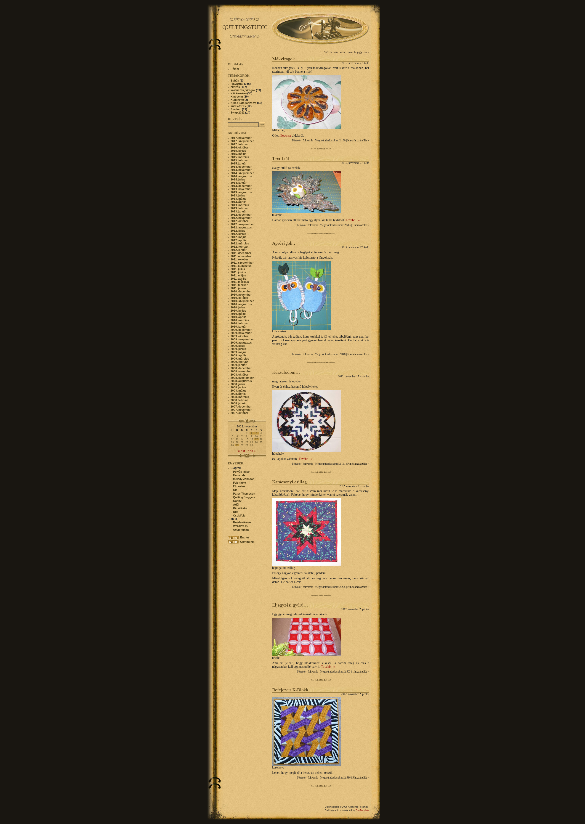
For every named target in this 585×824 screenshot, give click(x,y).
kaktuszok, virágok (243, 90)
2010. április (238, 317)
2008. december (241, 368)
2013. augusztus (241, 192)
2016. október (239, 147)
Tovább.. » (353, 220)
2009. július (238, 345)
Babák (235, 80)
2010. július (238, 307)
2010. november (241, 294)
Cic (235, 490)
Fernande (239, 475)
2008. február (239, 400)
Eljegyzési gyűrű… (290, 604)
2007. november (241, 409)
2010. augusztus (241, 304)
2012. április (238, 240)
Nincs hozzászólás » (358, 140)
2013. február (239, 208)
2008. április (238, 393)
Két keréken (239, 93)
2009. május (238, 352)
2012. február (239, 246)
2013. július (238, 195)
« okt (241, 451)
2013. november (241, 189)
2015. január (239, 163)
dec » (252, 451)
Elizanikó (239, 486)
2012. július (238, 230)
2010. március (240, 320)
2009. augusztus (241, 342)
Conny (237, 501)
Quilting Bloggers (244, 497)
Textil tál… (283, 158)
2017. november (241, 138)
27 (237, 445)
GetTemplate (241, 529)
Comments (247, 541)
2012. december (241, 214)
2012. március (240, 243)
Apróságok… (284, 243)
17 (256, 439)
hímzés (235, 87)
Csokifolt (239, 515)
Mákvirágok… (285, 58)
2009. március (240, 358)
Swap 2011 (238, 112)
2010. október (239, 297)
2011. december (241, 253)
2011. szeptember (242, 262)
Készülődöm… (286, 372)
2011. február (239, 285)
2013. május (238, 198)
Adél (236, 504)
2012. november (241, 218)
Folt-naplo (239, 482)
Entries (245, 537)
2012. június (238, 234)
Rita (235, 512)
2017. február (239, 144)
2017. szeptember (242, 141)
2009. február (239, 361)
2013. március (240, 205)
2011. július (238, 269)
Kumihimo (237, 99)
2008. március (240, 397)
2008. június (238, 387)
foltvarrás (308, 140)
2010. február (239, 323)
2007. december (241, 406)
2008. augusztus (241, 381)
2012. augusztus (241, 227)
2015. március (240, 157)
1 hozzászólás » (360, 225)
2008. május (238, 390)
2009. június (238, 349)
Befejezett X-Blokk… (292, 689)
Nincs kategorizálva (243, 103)
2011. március (240, 281)
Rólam (235, 69)
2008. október (239, 374)
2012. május (238, 237)
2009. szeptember (242, 339)
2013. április (238, 202)
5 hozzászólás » (360, 777)
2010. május (238, 313)
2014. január (239, 182)
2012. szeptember (242, 224)
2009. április (238, 355)
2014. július (238, 179)
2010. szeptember (242, 301)
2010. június (238, 310)
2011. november (241, 256)
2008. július (238, 384)
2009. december (241, 329)
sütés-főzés (238, 106)
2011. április (238, 278)
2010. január (239, 326)
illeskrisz (285, 135)
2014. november (241, 170)
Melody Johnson (243, 479)
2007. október (239, 413)
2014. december (241, 166)
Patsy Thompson (244, 493)
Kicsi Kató (240, 508)
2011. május (238, 275)
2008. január (239, 403)
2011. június (238, 272)
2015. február (239, 160)
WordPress (240, 526)
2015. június (238, 150)
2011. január (238, 288)
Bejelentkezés (242, 522)
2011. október (239, 259)
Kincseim (237, 96)
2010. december (241, 291)
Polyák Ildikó (241, 471)
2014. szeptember (242, 173)
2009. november (241, 333)
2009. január (239, 365)
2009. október (239, 336)
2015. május (238, 154)
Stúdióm (236, 109)
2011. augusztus (241, 266)
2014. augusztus (241, 176)
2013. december (241, 186)
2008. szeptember (242, 377)
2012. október (239, 221)
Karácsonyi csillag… (291, 481)
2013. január (239, 211)
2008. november (241, 371)
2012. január (239, 250)
